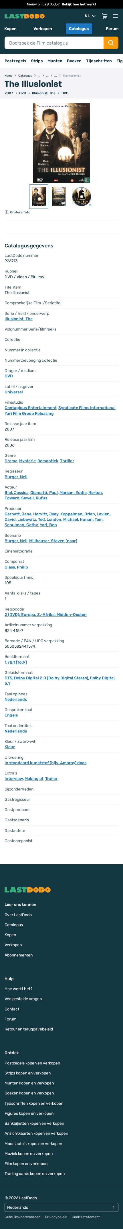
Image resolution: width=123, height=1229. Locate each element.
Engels (11, 715)
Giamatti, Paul (44, 492)
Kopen (10, 28)
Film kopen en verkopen (26, 1163)
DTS (8, 678)
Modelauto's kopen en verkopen (33, 1143)
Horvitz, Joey (46, 514)
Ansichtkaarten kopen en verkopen (36, 1133)
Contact (12, 1009)
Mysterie (27, 461)
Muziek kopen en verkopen (29, 1153)
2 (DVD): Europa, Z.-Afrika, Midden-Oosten (46, 614)
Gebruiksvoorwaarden (22, 1217)
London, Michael (62, 519)
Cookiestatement (86, 1217)
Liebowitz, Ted (31, 519)
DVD (64, 93)
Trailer (51, 778)
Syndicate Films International (87, 407)
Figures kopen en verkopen (29, 1113)
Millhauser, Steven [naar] (53, 541)
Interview (14, 778)
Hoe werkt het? (18, 988)
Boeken (74, 61)
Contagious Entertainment (31, 407)
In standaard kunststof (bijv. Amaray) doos (45, 762)
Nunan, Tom (91, 519)
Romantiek (47, 461)
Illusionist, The (43, 93)
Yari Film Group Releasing (29, 413)
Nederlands (16, 699)
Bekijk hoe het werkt (79, 4)
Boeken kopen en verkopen (29, 1093)
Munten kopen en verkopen (29, 1083)
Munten (54, 61)
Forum (112, 28)
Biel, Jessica (17, 492)
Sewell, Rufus (34, 498)
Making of (34, 778)
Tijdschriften (99, 61)
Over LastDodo (18, 914)
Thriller (67, 461)
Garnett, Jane (18, 514)
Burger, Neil (16, 477)
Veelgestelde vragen (23, 998)
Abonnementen (19, 955)
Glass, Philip (16, 567)
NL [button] (87, 15)
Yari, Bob (48, 525)
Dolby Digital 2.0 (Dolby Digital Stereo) (51, 678)
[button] (105, 16)
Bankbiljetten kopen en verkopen (34, 1123)
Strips (37, 61)
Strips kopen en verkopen (28, 1073)
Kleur (10, 746)
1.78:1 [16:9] (16, 662)
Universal (14, 392)
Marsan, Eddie (73, 492)
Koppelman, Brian (77, 514)
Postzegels (15, 61)
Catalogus (79, 28)
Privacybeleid (56, 1217)
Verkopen (42, 28)
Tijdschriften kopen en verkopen (34, 1103)
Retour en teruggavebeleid (29, 1029)
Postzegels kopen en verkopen (32, 1063)
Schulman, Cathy (21, 525)
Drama (11, 461)
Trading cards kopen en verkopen (35, 1173)
